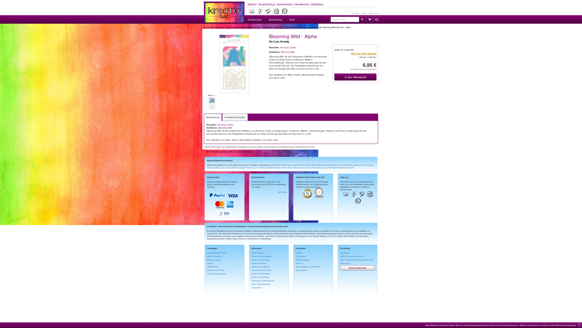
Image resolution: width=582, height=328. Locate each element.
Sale (292, 19)
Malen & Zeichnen (214, 256)
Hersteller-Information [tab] (235, 117)
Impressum (344, 252)
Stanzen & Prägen (258, 263)
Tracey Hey (291, 165)
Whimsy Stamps (353, 165)
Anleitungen (255, 19)
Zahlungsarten (302, 270)
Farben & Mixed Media (260, 273)
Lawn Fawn (225, 167)
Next (268, 102)
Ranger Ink (250, 167)
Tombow (313, 167)
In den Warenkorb (355, 77)
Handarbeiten (212, 266)
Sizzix (296, 167)
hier (312, 146)
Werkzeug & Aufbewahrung (262, 280)
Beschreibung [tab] (212, 117)
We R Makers (332, 167)
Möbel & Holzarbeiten (216, 270)
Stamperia (322, 167)
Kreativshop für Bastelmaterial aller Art (243, 27)
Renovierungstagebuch (216, 273)
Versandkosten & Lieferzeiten (308, 266)
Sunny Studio (348, 167)
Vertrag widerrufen (357, 267)
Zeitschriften (256, 287)
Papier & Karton (257, 252)
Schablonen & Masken (260, 266)
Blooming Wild (288, 51)
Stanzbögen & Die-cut (296, 27)
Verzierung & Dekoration (273, 27)
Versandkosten (371, 69)
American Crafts (288, 47)
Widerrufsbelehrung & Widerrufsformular (356, 259)
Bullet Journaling (214, 259)
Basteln (210, 263)
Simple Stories (287, 167)
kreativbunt (219, 27)
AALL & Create (367, 165)
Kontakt (355, 13)
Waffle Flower (280, 165)
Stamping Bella (213, 167)
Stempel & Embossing (260, 259)
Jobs (364, 13)
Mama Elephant (318, 165)
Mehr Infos (282, 192)
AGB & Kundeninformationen (352, 256)
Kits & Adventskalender (261, 284)
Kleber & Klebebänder (260, 277)
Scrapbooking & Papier (216, 252)
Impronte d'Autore (304, 165)
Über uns (373, 13)
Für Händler (301, 256)
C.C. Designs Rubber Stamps (268, 167)
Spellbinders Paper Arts (336, 165)
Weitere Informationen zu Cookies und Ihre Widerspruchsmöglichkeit (548, 325)
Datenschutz (345, 263)
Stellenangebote (302, 259)
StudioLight (304, 167)
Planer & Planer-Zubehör (261, 256)
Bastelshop (275, 19)
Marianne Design (238, 167)
